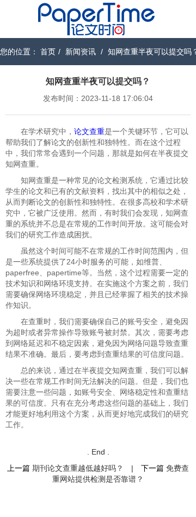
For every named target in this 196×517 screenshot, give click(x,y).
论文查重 (89, 131)
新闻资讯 (80, 51)
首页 (48, 51)
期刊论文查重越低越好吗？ (78, 468)
